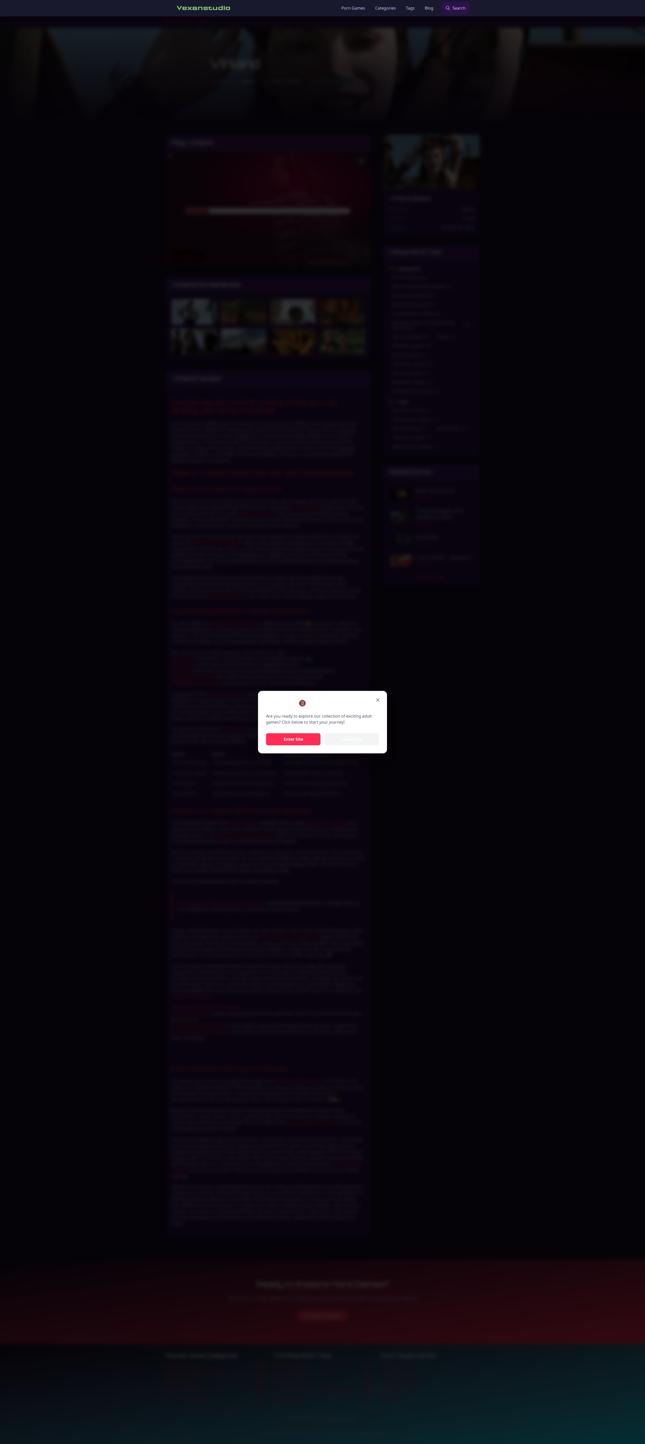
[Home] (203, 8)
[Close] (378, 700)
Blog (429, 8)
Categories (385, 8)
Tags (410, 8)
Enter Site (293, 739)
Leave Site (352, 739)
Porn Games (353, 8)
